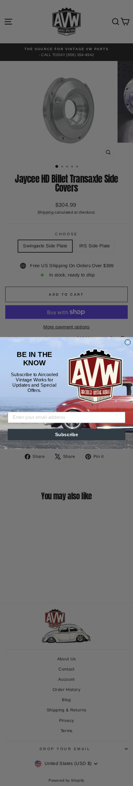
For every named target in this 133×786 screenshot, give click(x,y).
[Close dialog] (128, 342)
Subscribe (66, 434)
